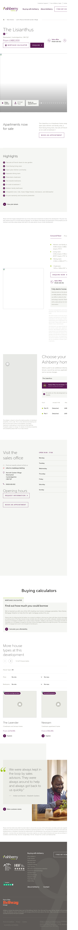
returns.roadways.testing (15, 468)
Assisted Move (31, 872)
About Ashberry (47, 9)
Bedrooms (6, 684)
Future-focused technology (35, 870)
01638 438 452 (56, 41)
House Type (7, 670)
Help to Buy (30, 881)
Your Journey (31, 866)
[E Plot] (5, 34)
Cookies (24, 922)
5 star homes (31, 858)
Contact (65, 3)
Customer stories (32, 864)
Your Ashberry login (55, 3)
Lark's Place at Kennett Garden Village (27, 19)
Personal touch (31, 860)
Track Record (31, 879)
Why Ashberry (31, 856)
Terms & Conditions (8, 922)
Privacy (18, 922)
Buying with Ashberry (31, 9)
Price (4, 677)
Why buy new (31, 862)
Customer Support (43, 3)
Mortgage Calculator (13, 600)
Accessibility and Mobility (11, 925)
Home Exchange (32, 874)
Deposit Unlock (31, 877)
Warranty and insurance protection (37, 868)
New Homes (10, 19)
